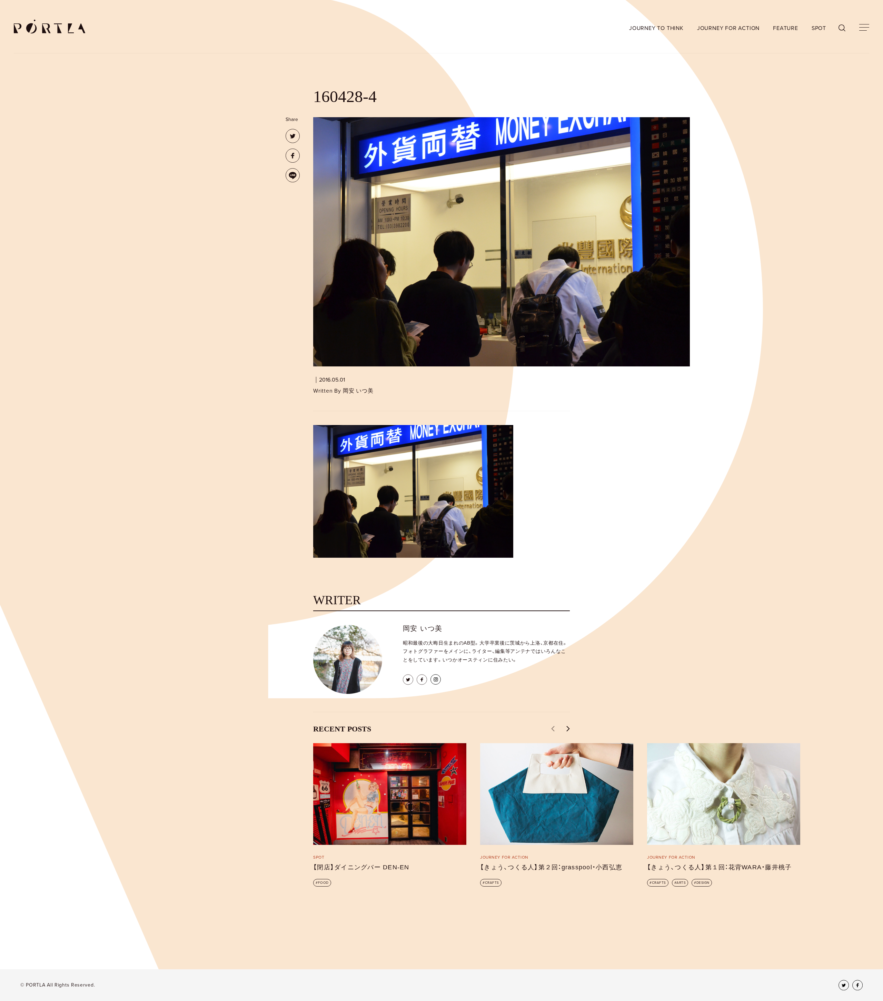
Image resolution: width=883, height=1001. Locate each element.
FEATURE (785, 28)
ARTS (681, 883)
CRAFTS (492, 883)
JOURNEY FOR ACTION (728, 28)
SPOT (819, 28)
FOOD (323, 883)
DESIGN (703, 883)
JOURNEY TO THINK (656, 28)
